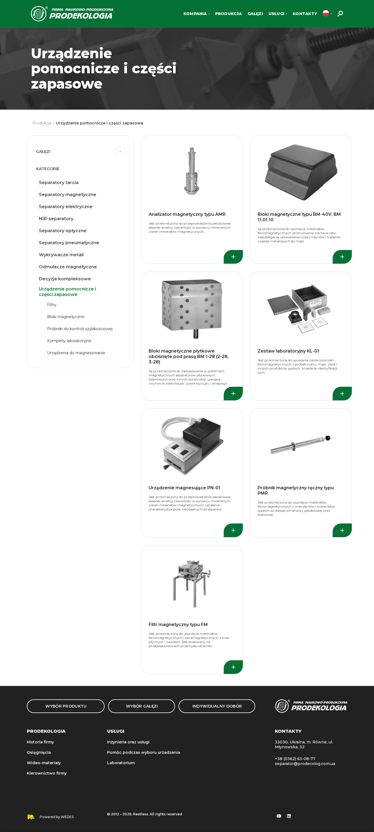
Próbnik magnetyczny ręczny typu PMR (296, 490)
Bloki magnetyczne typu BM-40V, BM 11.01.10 (299, 217)
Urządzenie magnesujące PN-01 (184, 487)
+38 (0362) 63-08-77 (295, 758)
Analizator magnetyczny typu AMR (187, 214)
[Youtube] (279, 816)
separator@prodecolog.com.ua (305, 763)
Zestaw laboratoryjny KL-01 (288, 351)
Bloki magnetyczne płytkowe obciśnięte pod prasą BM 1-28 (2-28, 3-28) (189, 356)
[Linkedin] (289, 816)
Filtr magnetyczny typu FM (178, 624)
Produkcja (41, 123)
